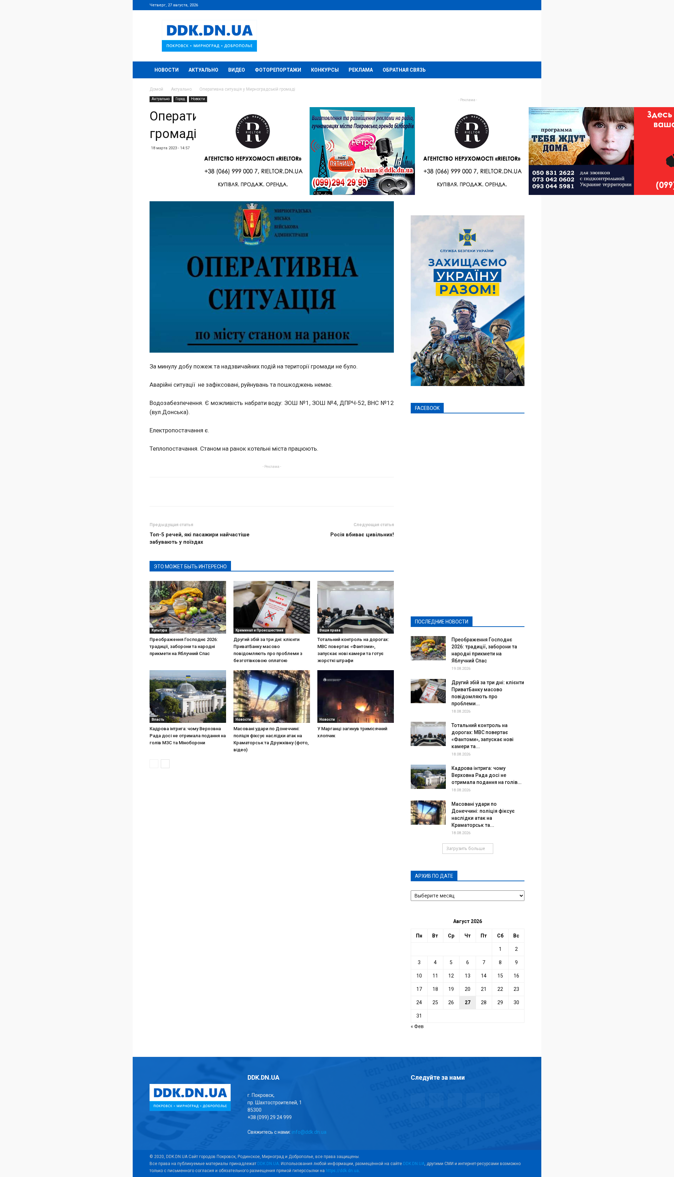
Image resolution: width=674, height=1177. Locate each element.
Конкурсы (325, 70)
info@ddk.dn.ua (309, 1132)
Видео (236, 70)
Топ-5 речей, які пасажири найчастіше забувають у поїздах (200, 538)
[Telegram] (484, 5)
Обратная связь (404, 70)
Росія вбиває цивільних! (362, 534)
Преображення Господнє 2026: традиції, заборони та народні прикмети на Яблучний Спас (184, 646)
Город (180, 99)
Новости (166, 70)
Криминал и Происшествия (259, 630)
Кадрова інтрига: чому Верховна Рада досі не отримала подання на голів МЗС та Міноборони (188, 735)
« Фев (417, 1026)
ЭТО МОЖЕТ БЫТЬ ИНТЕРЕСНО (190, 566)
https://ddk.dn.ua (342, 1170)
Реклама (361, 70)
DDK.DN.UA (268, 1163)
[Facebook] (473, 5)
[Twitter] (496, 5)
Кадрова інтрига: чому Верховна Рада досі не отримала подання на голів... (486, 775)
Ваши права (330, 630)
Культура (159, 630)
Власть (158, 719)
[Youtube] (519, 5)
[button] (516, 70)
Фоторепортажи (278, 70)
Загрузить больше (465, 848)
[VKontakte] (507, 5)
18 (435, 989)
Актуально (203, 70)
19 (451, 989)
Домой (156, 89)
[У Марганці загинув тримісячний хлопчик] (355, 696)
